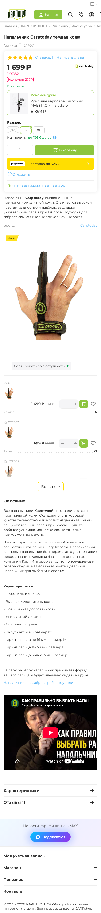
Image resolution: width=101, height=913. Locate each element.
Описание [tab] (14, 501)
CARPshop (83, 908)
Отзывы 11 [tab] (14, 802)
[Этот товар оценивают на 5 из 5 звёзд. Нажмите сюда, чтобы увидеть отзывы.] (20, 57)
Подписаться (54, 837)
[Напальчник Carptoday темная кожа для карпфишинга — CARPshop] (50, 292)
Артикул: (11, 45)
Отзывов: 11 (44, 57)
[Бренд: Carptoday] (84, 66)
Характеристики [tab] (21, 790)
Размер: (14, 122)
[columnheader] (41, 366)
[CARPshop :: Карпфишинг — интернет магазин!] (18, 14)
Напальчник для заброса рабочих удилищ (40, 682)
